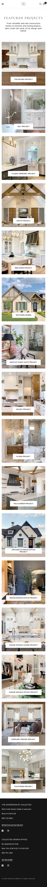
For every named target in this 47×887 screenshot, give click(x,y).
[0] (43, 4)
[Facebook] (4, 830)
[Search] (40, 4)
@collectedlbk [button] (7, 860)
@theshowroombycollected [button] (12, 825)
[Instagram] (9, 830)
